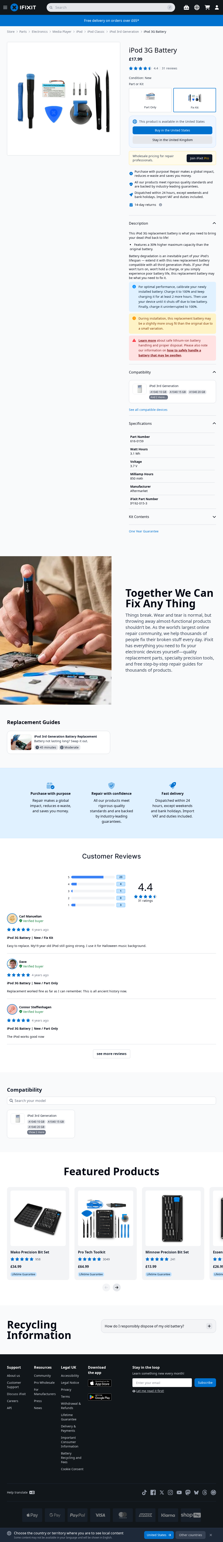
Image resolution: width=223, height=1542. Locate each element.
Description (138, 223)
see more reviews (112, 1053)
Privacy (66, 1389)
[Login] (216, 7)
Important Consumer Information (69, 1441)
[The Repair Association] (213, 1492)
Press (38, 1401)
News (38, 1408)
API (9, 1408)
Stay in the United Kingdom (172, 140)
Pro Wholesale (44, 1382)
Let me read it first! (150, 1391)
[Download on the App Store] (100, 1383)
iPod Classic (96, 31)
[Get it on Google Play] (100, 1397)
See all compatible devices (148, 410)
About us (13, 1375)
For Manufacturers (45, 1391)
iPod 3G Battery (155, 31)
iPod (79, 31)
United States (156, 1535)
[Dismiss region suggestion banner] (211, 1535)
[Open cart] (207, 7)
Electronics (40, 31)
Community (42, 1375)
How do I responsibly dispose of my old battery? (144, 1326)
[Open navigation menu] (5, 7)
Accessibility (70, 1375)
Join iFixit (199, 158)
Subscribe (205, 1382)
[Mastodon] (188, 1492)
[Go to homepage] (25, 7)
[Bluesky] (196, 1492)
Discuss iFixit (16, 1394)
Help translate (17, 1492)
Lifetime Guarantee (68, 1417)
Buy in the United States (172, 130)
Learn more (147, 340)
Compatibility (140, 372)
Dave (23, 962)
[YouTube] (179, 1492)
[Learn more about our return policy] (160, 204)
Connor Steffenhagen (35, 1007)
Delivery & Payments (68, 1428)
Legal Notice (70, 1382)
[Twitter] (161, 1492)
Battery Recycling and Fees (71, 1457)
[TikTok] (144, 1492)
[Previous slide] (106, 1287)
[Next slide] (117, 1287)
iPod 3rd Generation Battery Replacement (65, 736)
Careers (12, 1401)
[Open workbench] (186, 7)
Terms (65, 1396)
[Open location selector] (197, 7)
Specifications (140, 423)
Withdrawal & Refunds (71, 1405)
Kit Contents (139, 516)
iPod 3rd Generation (124, 31)
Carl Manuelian (30, 916)
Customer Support (14, 1384)
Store (11, 31)
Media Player (61, 31)
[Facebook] (153, 1492)
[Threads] (204, 1492)
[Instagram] (170, 1492)
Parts (23, 31)
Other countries (190, 1535)
